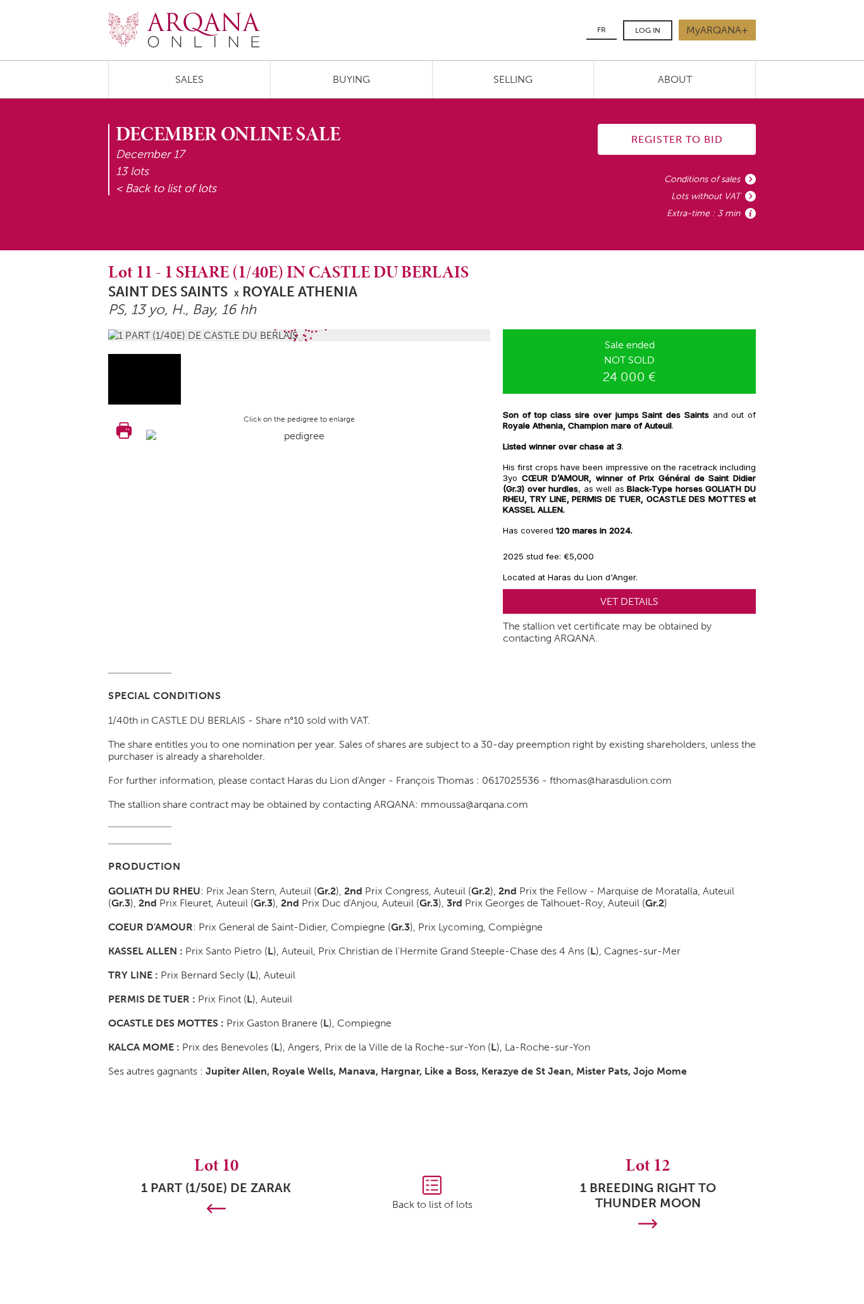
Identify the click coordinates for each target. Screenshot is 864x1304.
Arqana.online (184, 30)
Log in (647, 30)
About (675, 79)
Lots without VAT (705, 196)
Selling (513, 79)
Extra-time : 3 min (703, 213)
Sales (189, 79)
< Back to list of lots (166, 188)
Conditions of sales (702, 179)
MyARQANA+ (717, 30)
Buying (351, 79)
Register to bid (677, 139)
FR (601, 29)
